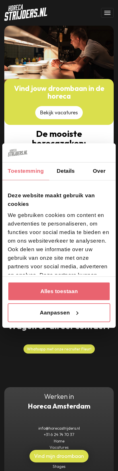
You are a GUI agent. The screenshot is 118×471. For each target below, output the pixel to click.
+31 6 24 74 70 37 (59, 434)
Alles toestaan (59, 291)
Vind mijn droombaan (59, 456)
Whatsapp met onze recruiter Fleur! (59, 349)
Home (59, 441)
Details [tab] (66, 171)
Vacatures (59, 447)
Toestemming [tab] (26, 171)
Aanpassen (55, 313)
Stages (59, 466)
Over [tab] (99, 171)
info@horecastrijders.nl (59, 428)
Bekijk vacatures (59, 112)
